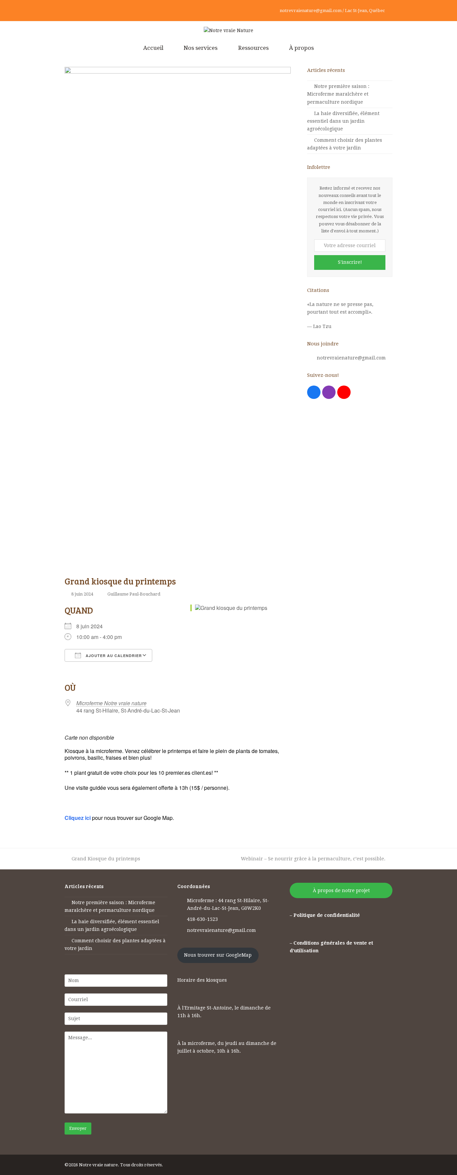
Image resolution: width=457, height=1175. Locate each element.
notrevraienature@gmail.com (351, 357)
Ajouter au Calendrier (113, 655)
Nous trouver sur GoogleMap (218, 955)
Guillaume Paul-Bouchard (133, 594)
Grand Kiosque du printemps (105, 858)
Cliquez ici (78, 818)
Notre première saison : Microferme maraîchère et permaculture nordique (338, 94)
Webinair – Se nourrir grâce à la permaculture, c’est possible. (313, 858)
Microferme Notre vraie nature (111, 703)
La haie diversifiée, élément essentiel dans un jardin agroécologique (343, 121)
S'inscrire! (350, 262)
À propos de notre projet (341, 890)
